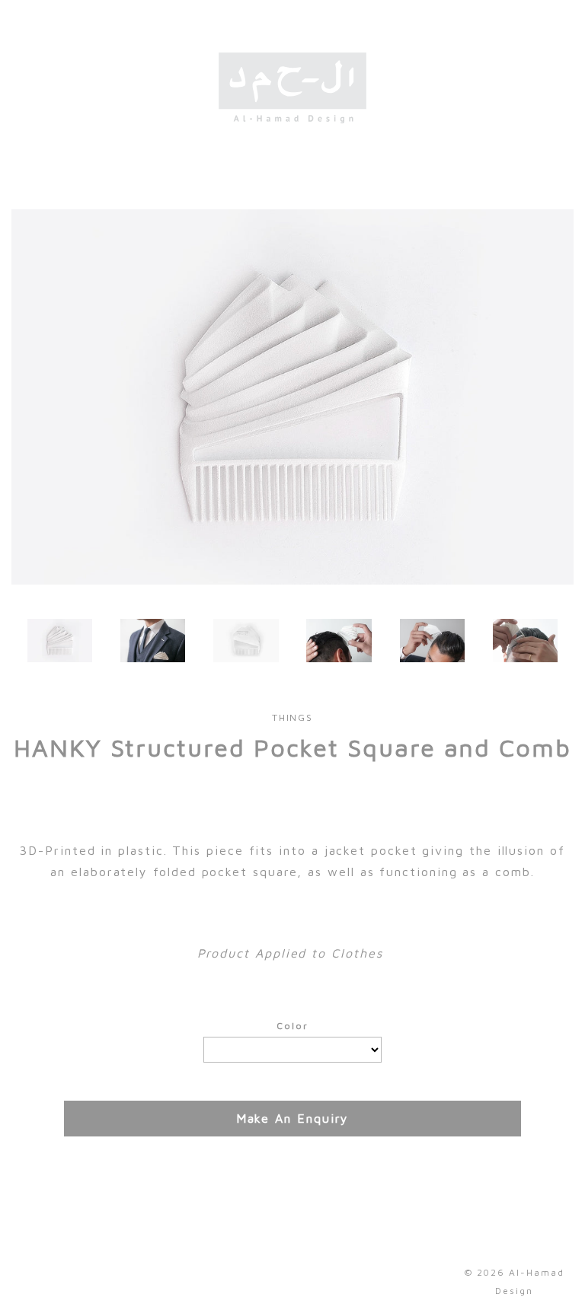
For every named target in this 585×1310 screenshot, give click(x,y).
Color (292, 1025)
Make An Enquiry (293, 1118)
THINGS (293, 717)
